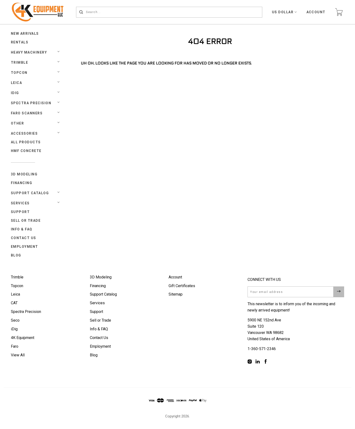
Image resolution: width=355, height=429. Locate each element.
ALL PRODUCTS (26, 142)
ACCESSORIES (24, 133)
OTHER (17, 123)
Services (20, 203)
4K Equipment (22, 337)
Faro (14, 346)
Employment (24, 247)
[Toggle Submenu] (58, 192)
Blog (16, 255)
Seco (15, 320)
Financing (21, 183)
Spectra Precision (31, 103)
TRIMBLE (19, 62)
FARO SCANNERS (27, 113)
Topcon (17, 286)
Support (20, 212)
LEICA (16, 83)
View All (18, 355)
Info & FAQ (21, 229)
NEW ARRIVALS (25, 33)
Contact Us (23, 238)
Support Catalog (30, 193)
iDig (14, 329)
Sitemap (176, 294)
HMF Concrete (26, 151)
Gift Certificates (182, 286)
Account (316, 12)
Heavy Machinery (29, 52)
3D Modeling (24, 174)
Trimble (17, 277)
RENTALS (19, 42)
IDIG (15, 93)
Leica (15, 294)
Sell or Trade (26, 220)
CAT (14, 303)
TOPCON (19, 73)
